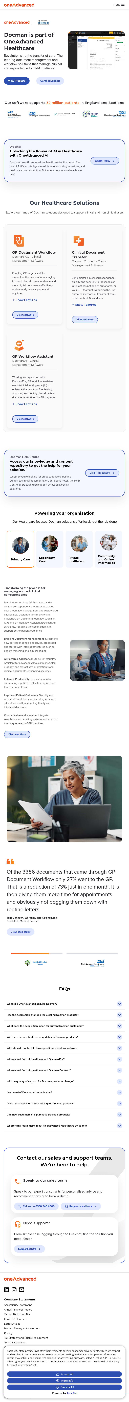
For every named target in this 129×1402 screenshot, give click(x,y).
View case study (20, 932)
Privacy (8, 1333)
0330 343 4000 (39, 1206)
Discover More (17, 734)
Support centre (27, 1249)
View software (25, 315)
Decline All (67, 1387)
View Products (17, 81)
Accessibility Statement (18, 1304)
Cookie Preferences (15, 1319)
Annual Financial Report (18, 1309)
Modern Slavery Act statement (22, 1328)
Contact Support (50, 81)
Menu (116, 4)
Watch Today (102, 160)
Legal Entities (12, 1323)
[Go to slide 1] (36, 960)
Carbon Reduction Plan (17, 1314)
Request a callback (80, 1206)
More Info (67, 1381)
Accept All (67, 1374)
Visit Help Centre (100, 473)
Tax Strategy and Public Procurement (26, 1337)
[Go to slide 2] (92, 960)
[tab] (20, 549)
